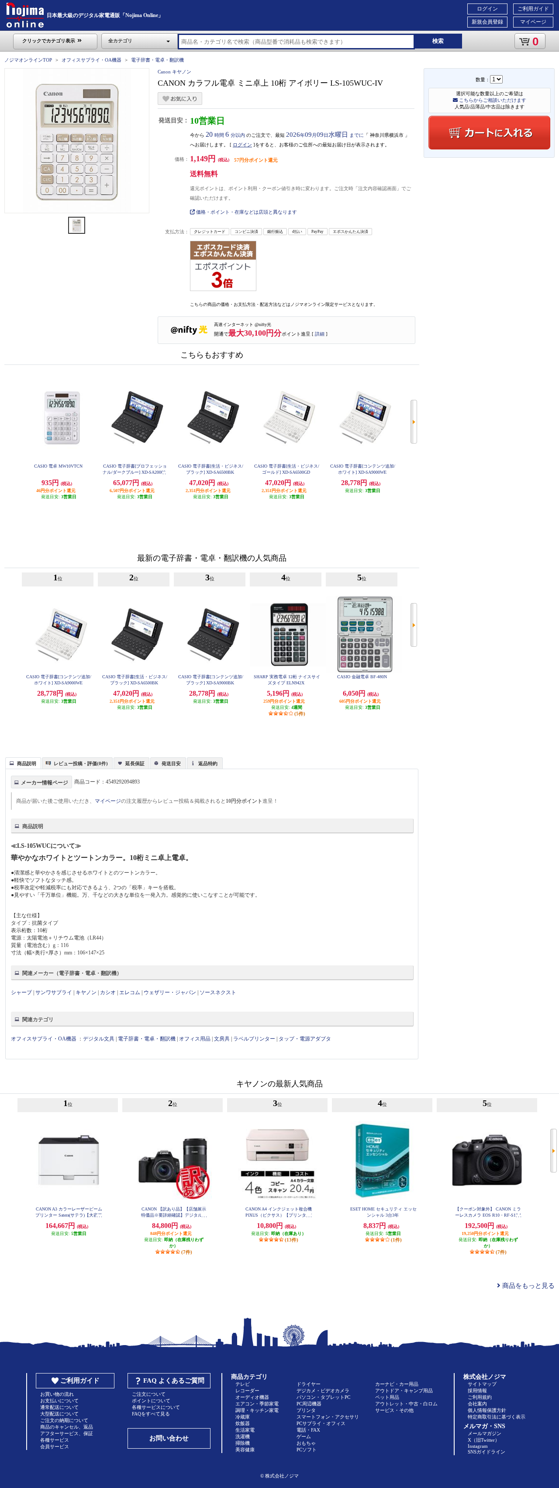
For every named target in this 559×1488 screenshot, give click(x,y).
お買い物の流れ (57, 1394)
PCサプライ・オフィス (321, 1423)
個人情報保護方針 (487, 1410)
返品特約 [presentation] (207, 763)
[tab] (23, 763)
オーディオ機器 (252, 1397)
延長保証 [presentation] (135, 763)
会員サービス (54, 1446)
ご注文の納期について (64, 1420)
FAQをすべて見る (151, 1413)
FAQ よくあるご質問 (173, 1380)
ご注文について (149, 1394)
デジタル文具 (98, 1039)
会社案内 (477, 1403)
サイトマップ (482, 1384)
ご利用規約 (480, 1397)
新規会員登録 (487, 22)
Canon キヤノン (174, 71)
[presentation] (22, 762)
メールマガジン (484, 1433)
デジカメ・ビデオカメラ (323, 1390)
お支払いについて (59, 1400)
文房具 (222, 1039)
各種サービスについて (156, 1407)
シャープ (21, 992)
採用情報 (477, 1390)
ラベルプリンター (254, 1039)
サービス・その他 (394, 1410)
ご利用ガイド (533, 9)
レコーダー (247, 1390)
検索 (438, 41)
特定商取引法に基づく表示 (496, 1416)
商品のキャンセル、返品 (66, 1426)
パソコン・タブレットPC (323, 1397)
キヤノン (86, 992)
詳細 (319, 333)
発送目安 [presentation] (171, 763)
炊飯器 (242, 1423)
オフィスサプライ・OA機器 (91, 59)
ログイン (487, 9)
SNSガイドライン (486, 1451)
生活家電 (245, 1430)
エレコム (129, 992)
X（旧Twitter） (484, 1440)
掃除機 (242, 1443)
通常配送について (59, 1407)
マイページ (533, 22)
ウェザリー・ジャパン (170, 992)
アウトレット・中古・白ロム (406, 1403)
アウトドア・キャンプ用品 (404, 1390)
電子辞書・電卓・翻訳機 (157, 59)
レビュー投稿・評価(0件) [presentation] (81, 763)
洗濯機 (242, 1436)
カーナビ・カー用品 (396, 1384)
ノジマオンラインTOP (28, 59)
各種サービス (54, 1440)
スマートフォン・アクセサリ (328, 1416)
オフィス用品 (194, 1039)
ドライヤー (309, 1384)
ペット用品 (387, 1397)
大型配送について (59, 1413)
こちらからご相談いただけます (492, 100)
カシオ (108, 992)
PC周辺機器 (309, 1403)
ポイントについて (151, 1400)
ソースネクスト (218, 992)
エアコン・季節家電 (257, 1403)
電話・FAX (308, 1430)
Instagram (478, 1446)
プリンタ (306, 1410)
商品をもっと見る (527, 1285)
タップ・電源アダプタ (305, 1039)
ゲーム (304, 1436)
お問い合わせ (169, 1438)
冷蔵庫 (242, 1416)
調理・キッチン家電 (257, 1410)
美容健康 (245, 1449)
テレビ (242, 1384)
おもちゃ (306, 1443)
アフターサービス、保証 (66, 1433)
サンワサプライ (53, 992)
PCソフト (307, 1449)
